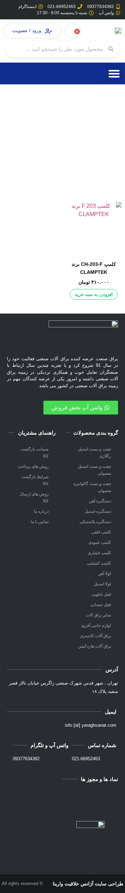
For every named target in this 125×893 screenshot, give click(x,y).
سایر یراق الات (98, 615)
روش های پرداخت (33, 466)
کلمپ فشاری (99, 552)
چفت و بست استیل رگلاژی (94, 452)
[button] (114, 73)
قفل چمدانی (100, 604)
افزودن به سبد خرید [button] (94, 294)
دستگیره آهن (100, 501)
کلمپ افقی (101, 532)
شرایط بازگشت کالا (35, 480)
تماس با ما (40, 521)
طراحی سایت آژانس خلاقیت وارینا (88, 883)
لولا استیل (102, 584)
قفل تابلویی (101, 594)
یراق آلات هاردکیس (94, 646)
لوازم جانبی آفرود (96, 625)
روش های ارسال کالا (34, 497)
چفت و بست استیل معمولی (94, 470)
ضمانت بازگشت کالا (34, 452)
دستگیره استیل (98, 511)
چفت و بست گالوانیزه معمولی (92, 487)
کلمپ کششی (99, 563)
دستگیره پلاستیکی (95, 521)
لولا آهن (104, 573)
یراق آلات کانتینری (95, 635)
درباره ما (41, 511)
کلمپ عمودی (99, 542)
